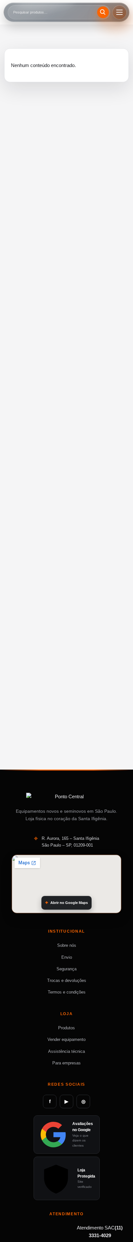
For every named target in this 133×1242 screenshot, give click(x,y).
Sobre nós (66, 945)
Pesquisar (104, 12)
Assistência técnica (66, 1051)
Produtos (66, 1027)
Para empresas (66, 1063)
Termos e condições (67, 992)
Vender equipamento (66, 1039)
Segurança (66, 968)
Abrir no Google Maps (69, 903)
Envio (66, 957)
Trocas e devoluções (66, 980)
